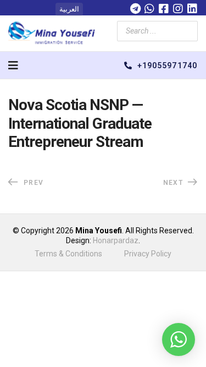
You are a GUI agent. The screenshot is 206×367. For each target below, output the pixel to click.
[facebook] (163, 7)
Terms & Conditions (68, 253)
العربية (69, 9)
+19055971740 (166, 65)
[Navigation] (13, 65)
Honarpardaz (115, 240)
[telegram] (135, 7)
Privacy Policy (147, 253)
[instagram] (177, 7)
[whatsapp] (149, 7)
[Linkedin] (192, 7)
